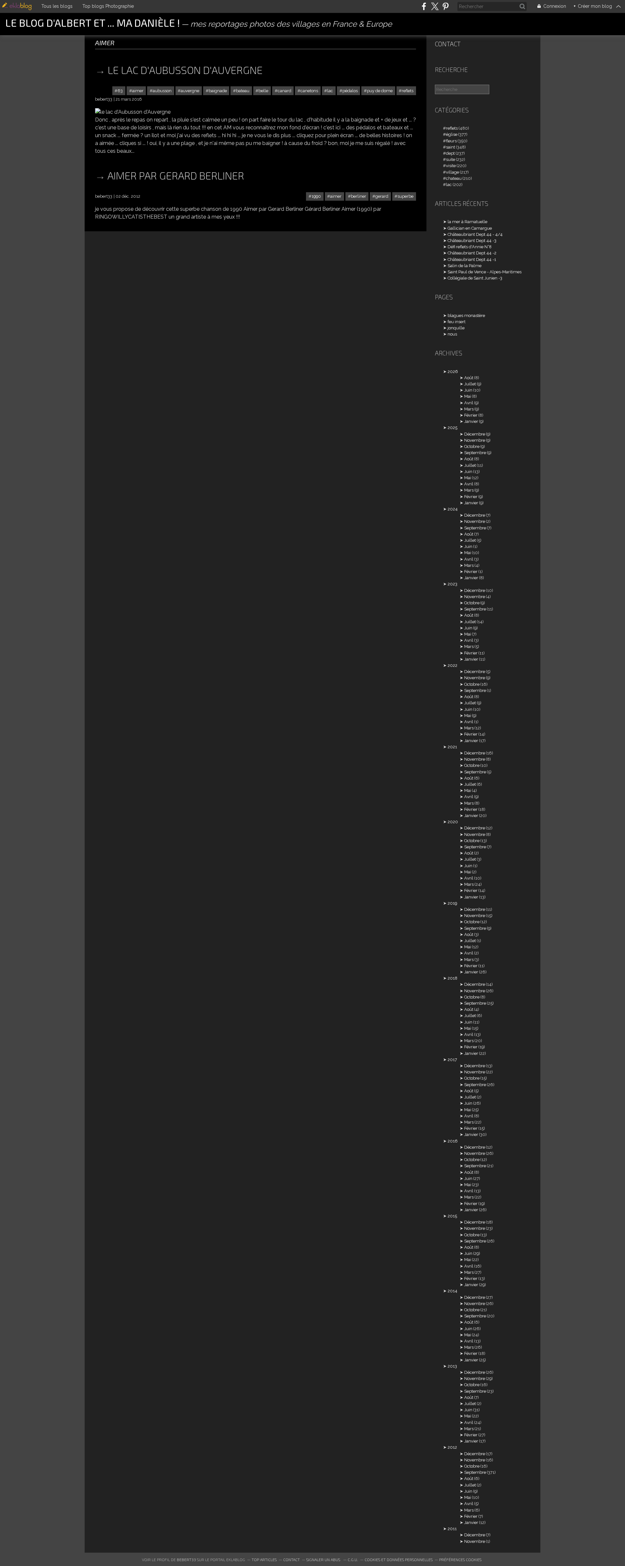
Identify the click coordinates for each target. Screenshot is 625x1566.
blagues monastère (466, 315)
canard (284, 90)
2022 (452, 665)
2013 (452, 1366)
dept (450, 153)
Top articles (264, 1559)
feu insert (456, 321)
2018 (452, 978)
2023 (452, 584)
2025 (452, 427)
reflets (407, 90)
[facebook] (424, 6)
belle (263, 90)
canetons (309, 90)
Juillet (470, 383)
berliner (358, 196)
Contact (448, 44)
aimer (138, 90)
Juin (468, 390)
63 (120, 90)
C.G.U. (353, 1559)
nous (452, 334)
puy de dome (380, 90)
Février (471, 415)
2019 (452, 903)
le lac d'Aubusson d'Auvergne (185, 70)
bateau (242, 90)
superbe (405, 196)
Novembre (474, 440)
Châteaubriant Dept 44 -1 (472, 259)
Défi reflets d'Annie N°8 (470, 246)
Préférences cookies (460, 1559)
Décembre (474, 434)
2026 (453, 371)
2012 (452, 1447)
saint (450, 147)
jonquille (456, 327)
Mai (467, 396)
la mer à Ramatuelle (467, 221)
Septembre (475, 452)
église (451, 134)
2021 (452, 746)
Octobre (471, 446)
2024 (453, 509)
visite (451, 165)
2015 (452, 1216)
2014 (452, 1290)
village (452, 172)
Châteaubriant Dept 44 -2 (472, 253)
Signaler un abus (323, 1559)
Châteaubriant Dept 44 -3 (472, 240)
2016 (453, 1141)
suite (450, 159)
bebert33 (186, 1559)
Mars (469, 409)
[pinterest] (445, 6)
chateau (454, 178)
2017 (452, 1059)
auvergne (190, 90)
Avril (468, 402)
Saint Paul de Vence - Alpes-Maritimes (484, 271)
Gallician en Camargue (470, 228)
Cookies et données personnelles (399, 1559)
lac (330, 90)
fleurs (451, 140)
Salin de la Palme (464, 265)
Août (468, 377)
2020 (453, 821)
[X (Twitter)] (435, 6)
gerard (381, 196)
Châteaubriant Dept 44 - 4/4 (475, 234)
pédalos (350, 90)
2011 (452, 1528)
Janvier (471, 421)
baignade (218, 90)
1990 (316, 196)
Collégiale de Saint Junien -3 (475, 278)
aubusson (162, 90)
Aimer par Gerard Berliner (175, 175)
